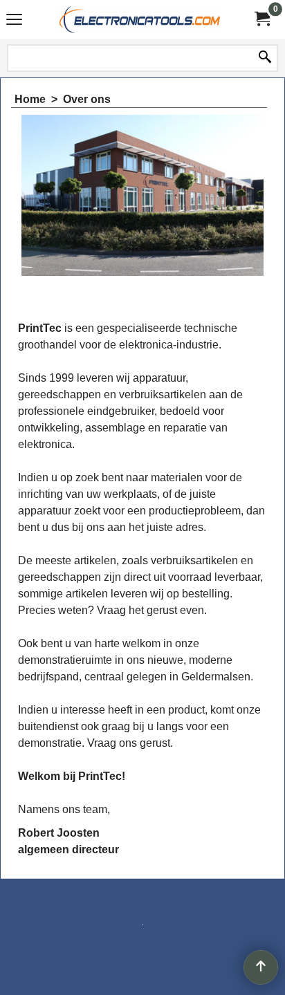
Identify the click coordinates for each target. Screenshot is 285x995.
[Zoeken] (265, 58)
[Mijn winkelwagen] (261, 19)
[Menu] (14, 21)
